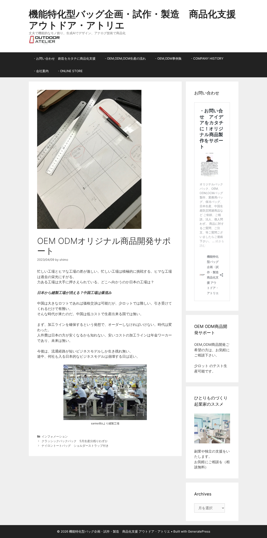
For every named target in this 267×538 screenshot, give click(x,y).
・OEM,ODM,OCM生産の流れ (125, 58)
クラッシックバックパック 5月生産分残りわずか (75, 441)
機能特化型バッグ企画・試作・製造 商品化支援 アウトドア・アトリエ (132, 19)
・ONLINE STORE (70, 71)
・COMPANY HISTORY (206, 58)
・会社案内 (41, 71)
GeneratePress (199, 531)
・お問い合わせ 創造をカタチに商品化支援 (64, 58)
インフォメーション (55, 436)
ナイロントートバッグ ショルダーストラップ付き (75, 445)
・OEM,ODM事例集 (168, 58)
